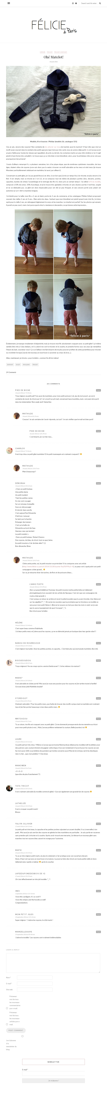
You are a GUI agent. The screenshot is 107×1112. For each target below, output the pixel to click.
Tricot (50, 52)
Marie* (19, 678)
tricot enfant (60, 52)
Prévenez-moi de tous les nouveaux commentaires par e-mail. (15, 1002)
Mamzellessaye (23, 932)
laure (18, 739)
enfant (10, 364)
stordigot (21, 698)
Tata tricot (22, 786)
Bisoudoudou (23, 660)
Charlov (20, 448)
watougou (21, 719)
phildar (26, 364)
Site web (9, 990)
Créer (42, 52)
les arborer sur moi (52, 147)
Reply (98, 390)
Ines (17, 891)
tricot (35, 364)
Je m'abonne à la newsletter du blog (11, 1045)
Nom (8, 977)
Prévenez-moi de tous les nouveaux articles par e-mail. (15, 1018)
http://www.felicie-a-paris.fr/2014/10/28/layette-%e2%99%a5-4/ (48, 566)
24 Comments (11, 372)
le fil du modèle (94, 182)
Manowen (20, 765)
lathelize (20, 803)
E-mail (9, 983)
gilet (18, 364)
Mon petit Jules (24, 914)
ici (87, 150)
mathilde (27, 414)
